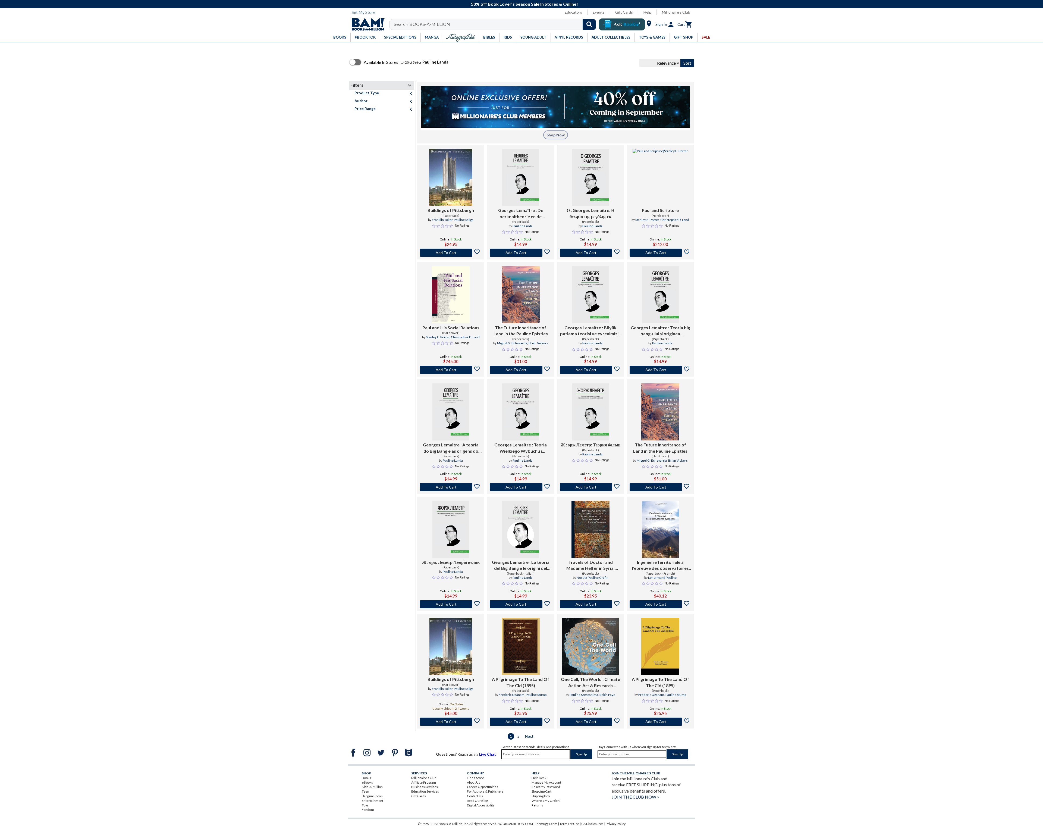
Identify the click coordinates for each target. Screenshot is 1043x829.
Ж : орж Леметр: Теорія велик (451, 562)
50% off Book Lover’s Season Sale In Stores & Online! (524, 4)
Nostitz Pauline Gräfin (592, 577)
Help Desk (539, 778)
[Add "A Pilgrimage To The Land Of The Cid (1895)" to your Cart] (520, 722)
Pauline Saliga (463, 220)
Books (366, 778)
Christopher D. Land (674, 220)
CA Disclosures (592, 824)
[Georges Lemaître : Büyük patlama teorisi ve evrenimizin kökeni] (590, 295)
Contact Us (475, 796)
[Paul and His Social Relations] (451, 295)
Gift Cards (624, 12)
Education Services (425, 791)
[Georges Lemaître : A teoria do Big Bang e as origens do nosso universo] (451, 412)
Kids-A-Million (372, 787)
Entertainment (372, 801)
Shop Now (555, 135)
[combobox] (496, 24)
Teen (365, 791)
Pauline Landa (523, 226)
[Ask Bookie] (622, 24)
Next (529, 736)
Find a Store (475, 778)
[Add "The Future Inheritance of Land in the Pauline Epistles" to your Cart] (520, 370)
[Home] (366, 24)
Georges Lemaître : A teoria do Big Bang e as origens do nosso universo (451, 448)
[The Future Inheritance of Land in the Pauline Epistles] (520, 295)
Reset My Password (546, 787)
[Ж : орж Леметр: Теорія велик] (451, 529)
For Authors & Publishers (485, 791)
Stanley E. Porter (647, 220)
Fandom (368, 810)
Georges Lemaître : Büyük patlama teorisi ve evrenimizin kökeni (590, 331)
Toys (365, 805)
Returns (537, 805)
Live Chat (487, 754)
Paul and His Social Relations (450, 327)
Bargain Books (372, 796)
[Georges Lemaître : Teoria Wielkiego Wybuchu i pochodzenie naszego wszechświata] (521, 412)
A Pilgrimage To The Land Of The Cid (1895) (520, 682)
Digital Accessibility (481, 805)
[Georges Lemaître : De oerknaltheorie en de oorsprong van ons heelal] (521, 177)
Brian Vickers (538, 343)
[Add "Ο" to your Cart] (590, 253)
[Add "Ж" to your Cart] (590, 487)
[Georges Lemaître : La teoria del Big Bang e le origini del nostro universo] (521, 529)
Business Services (424, 787)
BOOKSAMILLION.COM (515, 824)
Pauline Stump (536, 695)
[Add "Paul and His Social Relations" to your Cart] (451, 370)
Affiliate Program (423, 782)
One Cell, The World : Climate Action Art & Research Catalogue (590, 683)
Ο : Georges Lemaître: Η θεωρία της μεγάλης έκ (590, 213)
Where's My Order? (546, 801)
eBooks (367, 782)
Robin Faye (607, 695)
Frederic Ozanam (511, 695)
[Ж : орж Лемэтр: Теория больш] (590, 412)
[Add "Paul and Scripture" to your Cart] (660, 253)
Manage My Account (546, 782)
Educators (573, 12)
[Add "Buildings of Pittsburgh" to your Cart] (451, 253)
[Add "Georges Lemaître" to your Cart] (520, 253)
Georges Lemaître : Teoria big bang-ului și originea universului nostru (660, 331)
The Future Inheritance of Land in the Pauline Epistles (521, 330)
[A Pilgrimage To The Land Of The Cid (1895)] (520, 646)
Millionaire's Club (676, 12)
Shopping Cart (541, 791)
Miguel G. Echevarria (512, 343)
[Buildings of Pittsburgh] (451, 177)
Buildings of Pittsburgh (451, 210)
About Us (473, 782)
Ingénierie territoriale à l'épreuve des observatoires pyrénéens (660, 565)
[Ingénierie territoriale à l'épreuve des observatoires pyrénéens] (660, 529)
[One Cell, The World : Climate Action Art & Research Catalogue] (590, 646)
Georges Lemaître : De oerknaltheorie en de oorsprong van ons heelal (520, 214)
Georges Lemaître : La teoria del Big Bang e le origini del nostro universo (520, 565)
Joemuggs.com (546, 824)
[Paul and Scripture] (660, 177)
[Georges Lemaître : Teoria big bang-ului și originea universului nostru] (660, 295)
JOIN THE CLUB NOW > (635, 796)
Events (599, 12)
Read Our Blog (477, 801)
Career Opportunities (482, 787)
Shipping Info (541, 796)
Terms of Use (569, 824)
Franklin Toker (442, 220)
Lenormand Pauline (662, 577)
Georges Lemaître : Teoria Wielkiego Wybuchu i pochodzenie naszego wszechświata (520, 448)
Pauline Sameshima (584, 695)
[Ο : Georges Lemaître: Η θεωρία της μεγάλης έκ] (590, 177)
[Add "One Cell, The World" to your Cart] (590, 722)
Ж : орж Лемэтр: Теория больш (591, 444)
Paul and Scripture (660, 210)
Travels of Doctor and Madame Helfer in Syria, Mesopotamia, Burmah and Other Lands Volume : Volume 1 (590, 565)
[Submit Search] (589, 24)
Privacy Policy (616, 824)
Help (647, 12)
